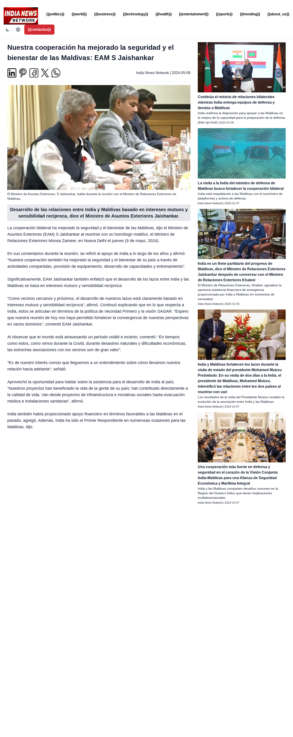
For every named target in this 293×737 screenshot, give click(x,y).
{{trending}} (250, 14)
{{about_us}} (278, 14)
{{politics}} (55, 14)
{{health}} (163, 14)
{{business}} (105, 14)
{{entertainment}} (194, 14)
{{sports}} (224, 14)
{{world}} (79, 14)
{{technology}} (135, 14)
